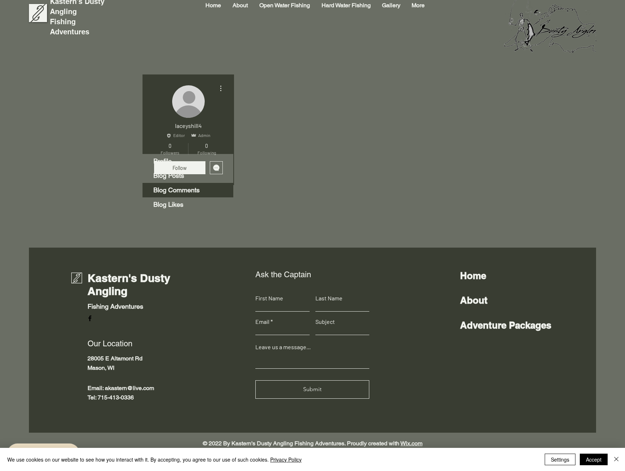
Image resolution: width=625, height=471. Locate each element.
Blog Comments (176, 190)
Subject (325, 322)
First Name (269, 298)
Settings (560, 459)
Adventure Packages (505, 325)
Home (473, 275)
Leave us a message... (283, 347)
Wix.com (411, 443)
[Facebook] (90, 318)
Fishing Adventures (115, 306)
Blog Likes (168, 204)
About (474, 300)
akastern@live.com (129, 388)
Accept (593, 459)
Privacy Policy (286, 459)
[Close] (616, 459)
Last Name (329, 298)
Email (262, 322)
